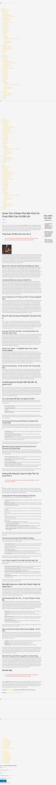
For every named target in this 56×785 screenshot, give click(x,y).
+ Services (4, 45)
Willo (6, 154)
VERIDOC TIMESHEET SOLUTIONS (12, 38)
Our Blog (4, 50)
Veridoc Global (8, 42)
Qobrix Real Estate (8, 41)
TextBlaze (6, 31)
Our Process (6, 12)
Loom (6, 39)
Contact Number (3, 778)
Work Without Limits (7, 15)
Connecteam (6, 26)
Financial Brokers (7, 46)
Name (1, 767)
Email (1, 772)
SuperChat (6, 30)
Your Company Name (4, 770)
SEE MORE (6, 37)
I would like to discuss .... (5, 775)
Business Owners (5, 56)
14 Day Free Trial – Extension (9, 16)
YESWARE (6, 27)
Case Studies (6, 20)
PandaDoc (6, 29)
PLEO (5, 34)
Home (3, 8)
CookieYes (6, 35)
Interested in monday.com (9, 22)
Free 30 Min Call (7, 18)
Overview (5, 14)
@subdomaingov (10, 689)
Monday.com (4, 11)
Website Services (7, 49)
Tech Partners (5, 23)
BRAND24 (6, 33)
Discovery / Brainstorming (9, 94)
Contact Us (4, 52)
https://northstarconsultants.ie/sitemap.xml (14, 692)
